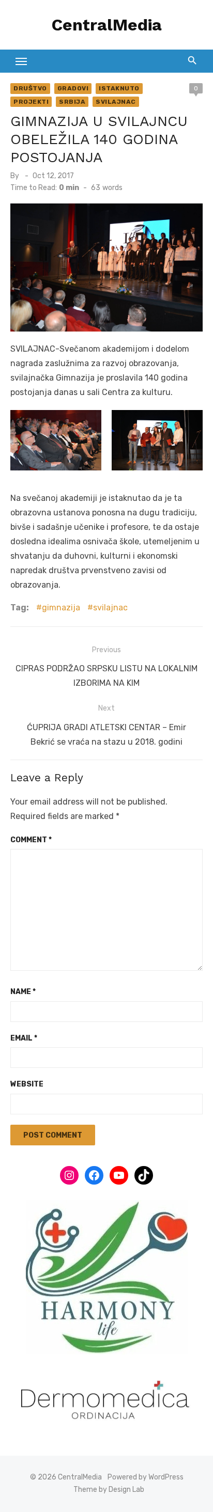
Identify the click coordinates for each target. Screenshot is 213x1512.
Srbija (72, 101)
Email (23, 1038)
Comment (31, 840)
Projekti (31, 101)
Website (26, 1084)
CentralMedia (107, 25)
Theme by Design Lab (108, 1489)
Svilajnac (116, 101)
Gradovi (73, 88)
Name (23, 991)
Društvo (30, 88)
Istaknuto (119, 88)
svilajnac (110, 607)
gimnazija (61, 607)
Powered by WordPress (146, 1477)
